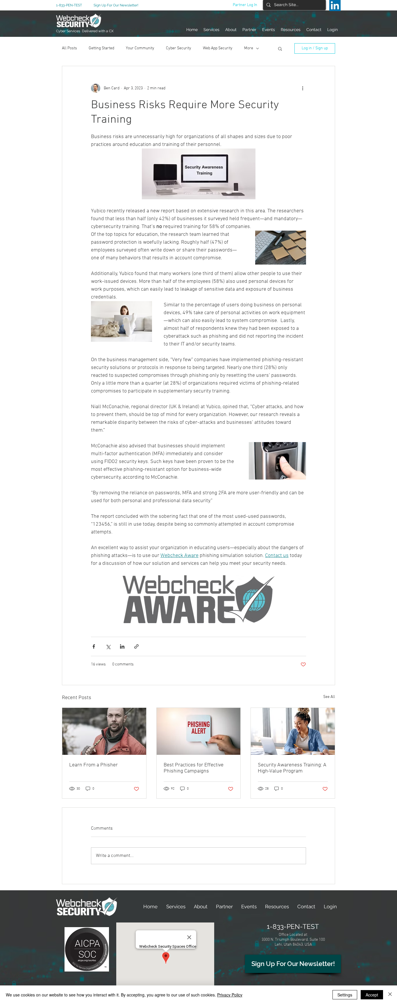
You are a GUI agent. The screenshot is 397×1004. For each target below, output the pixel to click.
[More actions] (302, 88)
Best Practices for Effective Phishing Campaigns (193, 768)
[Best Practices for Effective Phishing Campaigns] (199, 731)
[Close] (390, 994)
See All (329, 696)
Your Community (140, 48)
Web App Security (218, 48)
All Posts (69, 48)
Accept (372, 995)
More (248, 48)
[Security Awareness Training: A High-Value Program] (293, 731)
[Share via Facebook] (93, 646)
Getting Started (101, 48)
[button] (280, 48)
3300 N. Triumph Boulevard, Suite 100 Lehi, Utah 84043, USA (293, 942)
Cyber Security (178, 48)
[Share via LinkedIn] (122, 646)
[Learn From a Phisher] (104, 731)
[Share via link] (136, 646)
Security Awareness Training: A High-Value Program (292, 768)
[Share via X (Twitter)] (108, 646)
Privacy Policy (229, 995)
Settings (344, 995)
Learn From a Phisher (93, 765)
